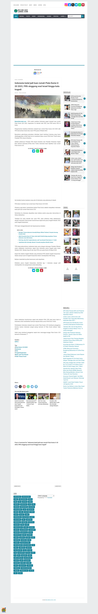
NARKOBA (30, 534)
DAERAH (30, 501)
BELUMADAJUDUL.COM (51, 599)
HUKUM (33, 16)
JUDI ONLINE (25, 517)
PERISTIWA (55, 16)
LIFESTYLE (16, 529)
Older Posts (58, 486)
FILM (24, 509)
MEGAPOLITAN (24, 532)
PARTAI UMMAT (27, 545)
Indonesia (18, 349)
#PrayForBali (17, 496)
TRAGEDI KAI (16, 568)
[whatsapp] (79, 5)
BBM (15, 501)
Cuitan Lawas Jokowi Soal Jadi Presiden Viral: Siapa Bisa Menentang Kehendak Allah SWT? (73, 318)
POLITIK (28, 16)
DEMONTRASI (23, 504)
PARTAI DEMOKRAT (18, 545)
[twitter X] (73, 5)
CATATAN (40, 5)
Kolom (26, 524)
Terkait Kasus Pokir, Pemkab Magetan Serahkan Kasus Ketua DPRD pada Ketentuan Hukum (76, 125)
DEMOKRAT (16, 504)
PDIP (33, 545)
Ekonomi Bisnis (23, 506)
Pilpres (29, 550)
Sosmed (28, 562)
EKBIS (33, 504)
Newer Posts (17, 486)
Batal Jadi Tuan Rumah (21, 354)
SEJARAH (16, 560)
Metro (30, 532)
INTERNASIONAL (41, 16)
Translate (49, 497)
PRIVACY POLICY (24, 5)
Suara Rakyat (22, 565)
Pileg (25, 550)
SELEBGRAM (27, 560)
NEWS (33, 537)
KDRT (23, 519)
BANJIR (30, 499)
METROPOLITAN (17, 534)
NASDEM (16, 537)
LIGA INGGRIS (32, 529)
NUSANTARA (16, 540)
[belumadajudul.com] (21, 11)
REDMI (30, 555)
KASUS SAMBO (17, 519)
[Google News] (38, 73)
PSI (15, 555)
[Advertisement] (49, 29)
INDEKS (35, 5)
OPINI (44, 5)
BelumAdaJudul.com (20, 121)
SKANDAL (23, 562)
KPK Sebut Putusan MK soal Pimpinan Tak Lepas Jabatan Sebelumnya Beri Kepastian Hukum (76, 143)
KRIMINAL (32, 527)
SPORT (15, 565)
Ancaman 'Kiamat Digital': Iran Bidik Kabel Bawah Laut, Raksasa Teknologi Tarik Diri (73, 378)
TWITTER (31, 570)
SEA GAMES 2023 (28, 557)
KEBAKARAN (29, 519)
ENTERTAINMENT (17, 509)
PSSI (19, 555)
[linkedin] (36, 386)
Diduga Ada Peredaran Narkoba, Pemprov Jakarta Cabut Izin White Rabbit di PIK (72, 334)
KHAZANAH (16, 524)
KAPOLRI (32, 517)
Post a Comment (22, 92)
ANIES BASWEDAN (23, 499)
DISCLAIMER (16, 5)
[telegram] (76, 5)
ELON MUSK (31, 506)
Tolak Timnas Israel (20, 356)
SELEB (21, 560)
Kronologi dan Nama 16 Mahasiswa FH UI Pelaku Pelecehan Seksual (77, 134)
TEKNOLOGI (29, 565)
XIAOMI (20, 573)
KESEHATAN (31, 522)
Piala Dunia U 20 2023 (21, 347)
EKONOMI (49, 16)
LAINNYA (62, 16)
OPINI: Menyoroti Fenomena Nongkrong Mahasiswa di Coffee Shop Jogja (73, 350)
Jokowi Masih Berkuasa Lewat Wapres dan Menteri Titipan (76, 152)
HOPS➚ (17, 341)
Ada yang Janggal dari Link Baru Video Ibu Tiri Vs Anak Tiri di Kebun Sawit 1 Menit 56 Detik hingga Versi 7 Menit (73, 364)
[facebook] (66, 5)
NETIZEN (28, 537)
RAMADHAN (24, 555)
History (21, 514)
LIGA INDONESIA (24, 529)
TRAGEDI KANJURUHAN (26, 568)
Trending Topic (24, 570)
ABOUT (30, 5)
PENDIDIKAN (22, 547)
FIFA (16, 351)
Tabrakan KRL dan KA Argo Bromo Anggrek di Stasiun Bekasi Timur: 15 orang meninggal (73, 328)
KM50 (22, 524)
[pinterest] (83, 5)
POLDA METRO (21, 552)
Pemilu (15, 547)
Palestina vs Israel (25, 542)
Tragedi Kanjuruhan (20, 352)
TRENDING (16, 570)
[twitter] (20, 386)
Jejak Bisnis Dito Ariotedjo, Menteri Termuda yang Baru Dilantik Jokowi (36, 242)
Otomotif (16, 542)
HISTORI (16, 514)
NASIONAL (22, 16)
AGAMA (15, 499)
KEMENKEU (24, 522)
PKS (15, 552)
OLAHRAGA (24, 540)
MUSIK (24, 534)
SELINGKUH (16, 562)
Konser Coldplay (18, 527)
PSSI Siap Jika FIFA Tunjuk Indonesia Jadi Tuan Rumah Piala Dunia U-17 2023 (38, 240)
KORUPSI (26, 527)
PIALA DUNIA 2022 (17, 550)
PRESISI (32, 552)
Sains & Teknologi (18, 557)
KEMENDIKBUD (17, 522)
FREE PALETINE (30, 509)
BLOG (19, 501)
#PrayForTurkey (26, 496)
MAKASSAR (16, 532)
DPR (29, 504)
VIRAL (15, 573)
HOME (16, 16)
